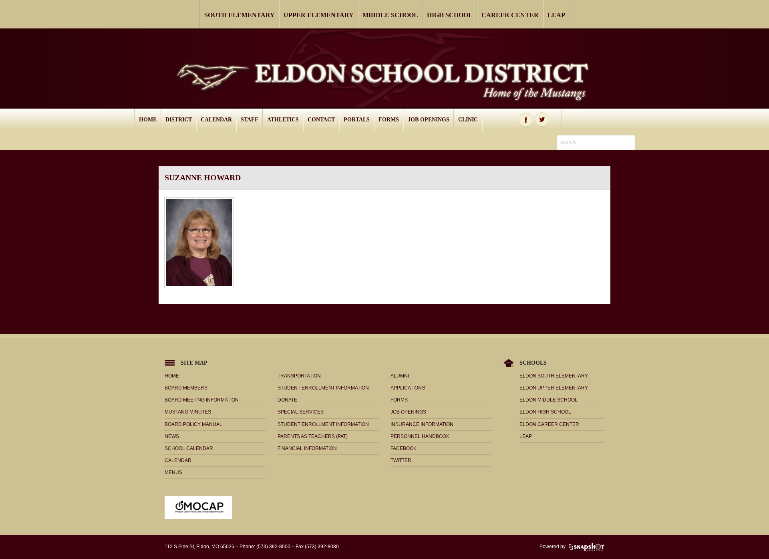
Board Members (186, 388)
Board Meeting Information (202, 400)
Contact (321, 120)
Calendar (216, 120)
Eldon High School (545, 412)
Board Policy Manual (193, 424)
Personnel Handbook (420, 436)
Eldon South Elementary (553, 376)
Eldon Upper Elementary (553, 388)
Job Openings (428, 120)
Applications (408, 388)
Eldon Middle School (548, 400)
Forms (388, 120)
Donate (287, 400)
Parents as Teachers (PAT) (313, 436)
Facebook (526, 120)
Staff (249, 120)
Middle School (390, 15)
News (172, 436)
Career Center (510, 15)
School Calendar (189, 448)
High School (450, 15)
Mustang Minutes (188, 412)
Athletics (283, 120)
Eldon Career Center (549, 424)
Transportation (299, 376)
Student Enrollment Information (323, 388)
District (178, 120)
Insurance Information (422, 424)
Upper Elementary (319, 15)
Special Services (301, 412)
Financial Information (307, 448)
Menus (173, 472)
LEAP (556, 15)
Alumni (400, 376)
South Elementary (239, 15)
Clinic (468, 120)
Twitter (542, 120)
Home (148, 120)
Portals (357, 120)
